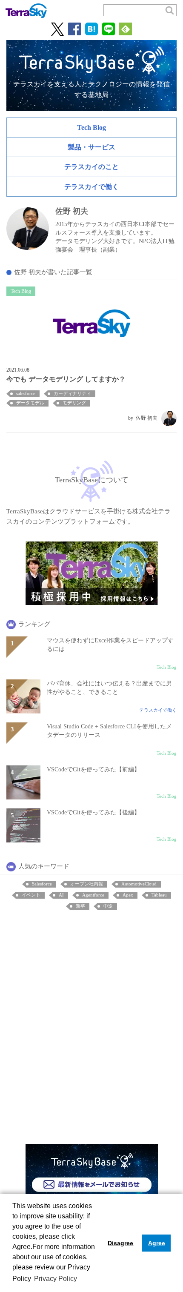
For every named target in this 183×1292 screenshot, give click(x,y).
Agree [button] (156, 1243)
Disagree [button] (120, 1243)
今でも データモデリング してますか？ (66, 379)
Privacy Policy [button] (55, 1278)
